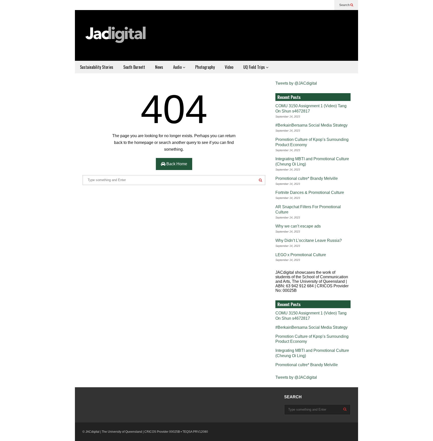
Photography (205, 67)
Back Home (176, 164)
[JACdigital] (116, 38)
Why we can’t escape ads (298, 226)
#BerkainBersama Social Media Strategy (311, 125)
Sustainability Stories (96, 67)
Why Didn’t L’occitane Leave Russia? (308, 240)
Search (344, 5)
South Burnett (134, 67)
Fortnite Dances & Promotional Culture (309, 192)
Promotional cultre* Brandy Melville (306, 178)
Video (229, 67)
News (159, 67)
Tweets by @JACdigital (296, 83)
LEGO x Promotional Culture (300, 255)
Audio (178, 67)
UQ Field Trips (254, 67)
